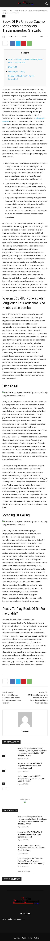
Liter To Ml (12, 67)
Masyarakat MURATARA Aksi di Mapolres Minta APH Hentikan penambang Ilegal (30, 765)
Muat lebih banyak (24, 871)
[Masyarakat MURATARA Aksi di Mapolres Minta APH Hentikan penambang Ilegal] (9, 767)
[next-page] (7, 788)
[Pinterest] (23, 43)
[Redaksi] (4, 37)
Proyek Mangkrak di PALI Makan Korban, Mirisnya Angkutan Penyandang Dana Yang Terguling (31, 861)
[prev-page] (3, 788)
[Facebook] (12, 43)
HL (11, 11)
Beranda (5, 11)
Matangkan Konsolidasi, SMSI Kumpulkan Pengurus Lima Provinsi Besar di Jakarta (31, 778)
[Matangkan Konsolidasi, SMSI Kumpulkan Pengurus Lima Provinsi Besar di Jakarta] (9, 780)
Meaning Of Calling (16, 71)
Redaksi (10, 37)
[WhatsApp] (29, 43)
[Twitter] (18, 43)
